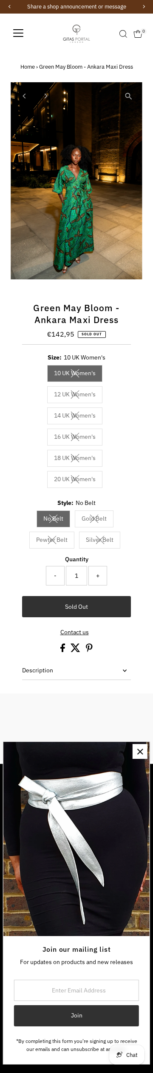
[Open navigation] (18, 34)
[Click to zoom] (128, 96)
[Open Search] (123, 34)
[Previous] (24, 96)
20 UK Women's (78, 480)
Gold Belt (97, 520)
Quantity (76, 559)
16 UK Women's (78, 438)
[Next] (45, 96)
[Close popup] (140, 751)
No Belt (56, 520)
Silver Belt (103, 541)
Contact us (74, 632)
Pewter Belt (55, 541)
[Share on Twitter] (76, 650)
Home (27, 66)
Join (76, 1015)
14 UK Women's (78, 417)
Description (37, 670)
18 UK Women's (78, 459)
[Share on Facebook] (63, 650)
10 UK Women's (78, 374)
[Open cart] (137, 34)
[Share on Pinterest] (89, 650)
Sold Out (76, 606)
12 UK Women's (78, 395)
